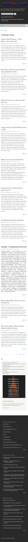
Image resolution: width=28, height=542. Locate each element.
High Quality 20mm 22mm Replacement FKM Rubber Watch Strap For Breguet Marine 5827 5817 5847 (14, 475)
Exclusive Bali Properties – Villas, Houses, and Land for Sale (11, 40)
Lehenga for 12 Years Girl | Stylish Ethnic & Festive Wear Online (13, 479)
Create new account (8, 16)
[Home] (14, 3)
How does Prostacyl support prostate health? (12, 525)
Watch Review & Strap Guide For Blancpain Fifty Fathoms (13, 513)
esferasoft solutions (7, 431)
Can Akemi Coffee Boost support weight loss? (12, 528)
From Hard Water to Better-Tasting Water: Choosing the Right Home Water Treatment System (14, 509)
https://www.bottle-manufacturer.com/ (10, 362)
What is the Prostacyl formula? (9, 500)
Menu (2, 25)
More (24, 449)
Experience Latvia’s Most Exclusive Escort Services (12, 189)
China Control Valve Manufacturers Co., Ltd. (12, 447)
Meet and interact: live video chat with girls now (13, 101)
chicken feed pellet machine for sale (10, 464)
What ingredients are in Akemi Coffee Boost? (12, 502)
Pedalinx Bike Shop (7, 426)
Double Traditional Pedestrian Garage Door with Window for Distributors (13, 486)
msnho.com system (10, 538)
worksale (7, 43)
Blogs (5, 30)
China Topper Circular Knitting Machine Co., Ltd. (13, 444)
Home (2, 30)
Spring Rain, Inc (6, 424)
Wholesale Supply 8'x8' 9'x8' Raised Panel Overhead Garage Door (13, 458)
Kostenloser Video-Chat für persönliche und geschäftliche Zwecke (13, 71)
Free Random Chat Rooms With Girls (12, 220)
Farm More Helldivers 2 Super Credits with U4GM (13, 516)
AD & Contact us (6, 407)
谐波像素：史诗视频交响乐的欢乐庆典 (14, 247)
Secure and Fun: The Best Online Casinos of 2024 (13, 128)
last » (24, 354)
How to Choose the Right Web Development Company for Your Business (14, 506)
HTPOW (4, 434)
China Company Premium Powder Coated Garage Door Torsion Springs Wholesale (13, 490)
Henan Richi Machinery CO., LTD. (10, 429)
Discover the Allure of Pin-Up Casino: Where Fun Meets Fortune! (12, 327)
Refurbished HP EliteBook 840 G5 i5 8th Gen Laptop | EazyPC (14, 468)
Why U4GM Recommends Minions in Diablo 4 (12, 519)
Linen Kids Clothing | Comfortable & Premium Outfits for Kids (13, 471)
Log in (2, 16)
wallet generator (17, 315)
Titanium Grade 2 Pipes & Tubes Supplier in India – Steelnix (13, 522)
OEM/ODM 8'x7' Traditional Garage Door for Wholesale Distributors (12, 461)
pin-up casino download (17, 337)
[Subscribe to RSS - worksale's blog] (1, 358)
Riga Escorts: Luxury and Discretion (12, 159)
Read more (24, 63)
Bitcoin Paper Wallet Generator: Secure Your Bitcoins (13, 302)
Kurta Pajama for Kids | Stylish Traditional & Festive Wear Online (13, 482)
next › (20, 354)
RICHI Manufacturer (7, 439)
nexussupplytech (6, 437)
